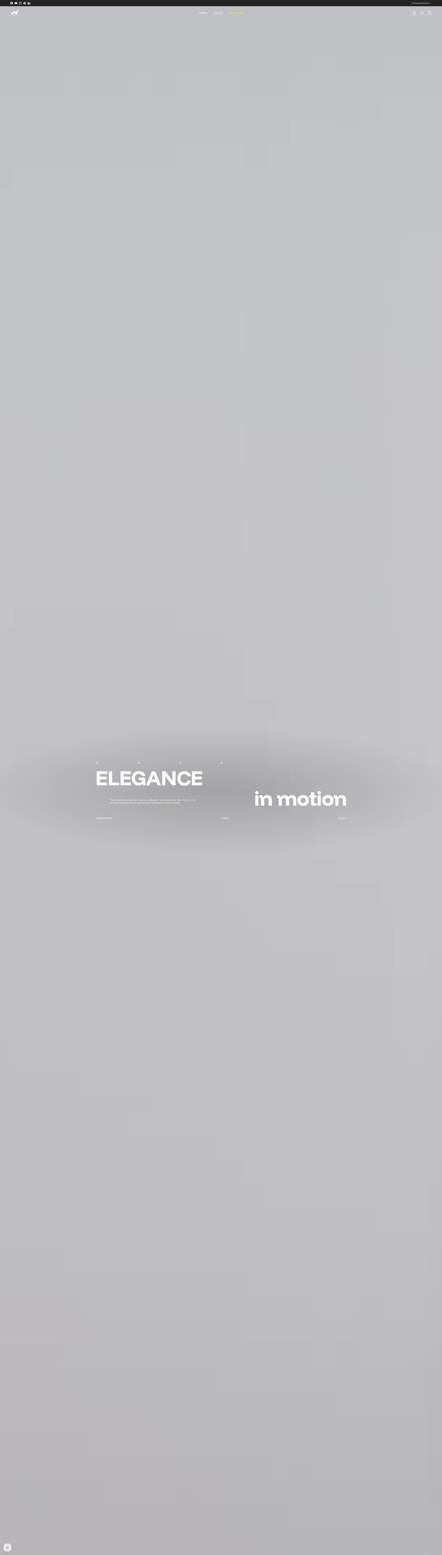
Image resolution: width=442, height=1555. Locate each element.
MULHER (218, 13)
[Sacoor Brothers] (14, 13)
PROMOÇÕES (236, 13)
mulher (342, 818)
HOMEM (203, 13)
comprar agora (104, 818)
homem (225, 818)
